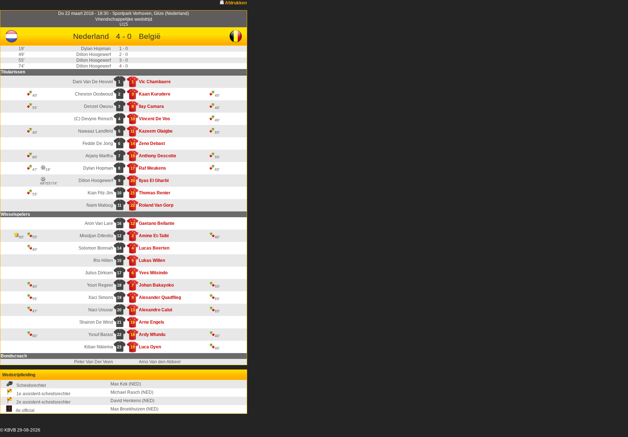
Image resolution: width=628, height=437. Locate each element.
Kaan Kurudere (154, 94)
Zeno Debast (152, 143)
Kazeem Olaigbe (156, 131)
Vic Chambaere (155, 81)
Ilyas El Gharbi (154, 180)
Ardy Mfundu (152, 334)
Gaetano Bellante (156, 223)
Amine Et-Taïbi (154, 235)
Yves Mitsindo (153, 272)
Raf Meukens (152, 168)
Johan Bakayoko (156, 285)
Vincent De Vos (154, 118)
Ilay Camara (151, 106)
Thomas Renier (154, 192)
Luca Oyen (150, 346)
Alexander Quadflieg (160, 297)
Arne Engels (151, 322)
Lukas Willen (152, 260)
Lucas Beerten (154, 248)
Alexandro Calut (155, 309)
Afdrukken (236, 2)
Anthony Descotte (157, 155)
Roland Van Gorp (156, 205)
